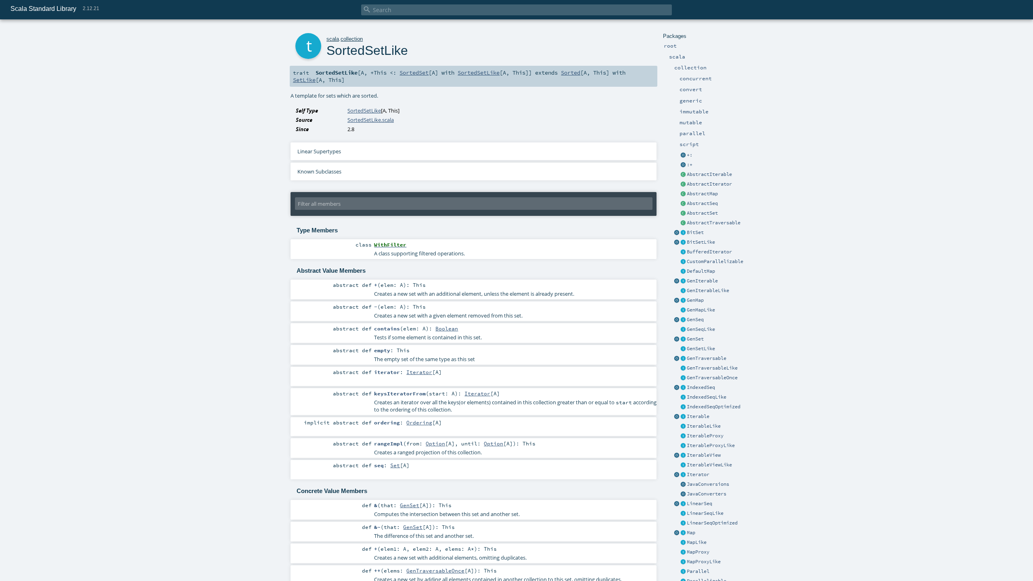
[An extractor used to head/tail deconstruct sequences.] (683, 155)
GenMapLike (701, 310)
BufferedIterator (709, 252)
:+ (689, 164)
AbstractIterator (709, 184)
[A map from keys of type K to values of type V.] (683, 533)
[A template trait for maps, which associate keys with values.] (683, 542)
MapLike (697, 542)
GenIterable (702, 281)
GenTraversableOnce (712, 377)
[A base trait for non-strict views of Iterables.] (683, 455)
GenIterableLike (708, 290)
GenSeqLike (701, 329)
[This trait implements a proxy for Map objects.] (683, 562)
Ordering (419, 422)
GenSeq (695, 319)
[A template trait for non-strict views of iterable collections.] (683, 465)
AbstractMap (702, 193)
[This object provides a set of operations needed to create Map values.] (676, 533)
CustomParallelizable (715, 261)
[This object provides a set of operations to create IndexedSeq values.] (676, 388)
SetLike (304, 80)
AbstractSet (702, 213)
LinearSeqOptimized (712, 523)
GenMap (695, 300)
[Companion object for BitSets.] (676, 242)
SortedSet (414, 72)
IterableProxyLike (711, 445)
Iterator (698, 474)
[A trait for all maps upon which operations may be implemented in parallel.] (683, 310)
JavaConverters (706, 494)
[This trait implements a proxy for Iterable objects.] (683, 446)
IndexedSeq (701, 387)
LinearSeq (699, 503)
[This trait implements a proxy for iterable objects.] (683, 436)
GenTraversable (706, 358)
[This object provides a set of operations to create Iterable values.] (676, 417)
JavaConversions (708, 484)
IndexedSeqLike (706, 397)
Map (691, 532)
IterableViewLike (709, 465)
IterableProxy (705, 436)
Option (435, 443)
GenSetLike (701, 348)
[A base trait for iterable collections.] (683, 417)
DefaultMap (701, 271)
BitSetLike (701, 242)
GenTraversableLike (712, 368)
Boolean (446, 328)
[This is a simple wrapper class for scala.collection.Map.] (683, 552)
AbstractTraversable (713, 223)
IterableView (704, 455)
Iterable (698, 416)
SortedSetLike (479, 72)
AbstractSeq (702, 203)
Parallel (698, 571)
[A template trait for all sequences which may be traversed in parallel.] (683, 329)
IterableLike (704, 426)
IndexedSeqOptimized (713, 407)
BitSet (695, 232)
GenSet (695, 339)
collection (352, 39)
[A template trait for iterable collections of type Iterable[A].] (683, 426)
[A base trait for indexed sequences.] (683, 388)
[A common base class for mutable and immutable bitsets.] (683, 233)
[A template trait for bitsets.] (683, 242)
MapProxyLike (704, 561)
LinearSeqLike (705, 513)
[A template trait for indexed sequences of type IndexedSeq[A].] (683, 397)
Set (395, 465)
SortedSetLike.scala (370, 119)
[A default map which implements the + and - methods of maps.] (683, 271)
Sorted (570, 72)
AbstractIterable (709, 174)
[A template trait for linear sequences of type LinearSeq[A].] (683, 513)
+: (689, 155)
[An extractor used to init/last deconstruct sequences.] (683, 165)
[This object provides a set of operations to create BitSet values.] (676, 233)
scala (332, 39)
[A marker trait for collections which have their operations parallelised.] (683, 571)
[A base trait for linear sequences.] (683, 504)
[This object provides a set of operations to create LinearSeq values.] (676, 504)
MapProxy (698, 552)
